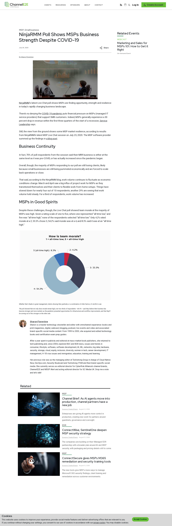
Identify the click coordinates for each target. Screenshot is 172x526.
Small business (32, 29)
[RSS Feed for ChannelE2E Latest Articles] (121, 5)
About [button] (87, 5)
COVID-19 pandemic (52, 113)
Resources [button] (61, 5)
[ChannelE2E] (16, 5)
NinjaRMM (24, 103)
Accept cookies (140, 519)
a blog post (51, 138)
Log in (135, 5)
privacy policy (99, 522)
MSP (21, 29)
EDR (64, 425)
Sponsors (75, 5)
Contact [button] (99, 5)
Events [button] (48, 5)
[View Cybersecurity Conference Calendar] (125, 5)
